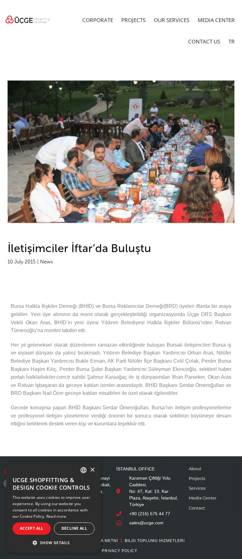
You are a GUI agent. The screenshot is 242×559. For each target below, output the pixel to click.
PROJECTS (133, 20)
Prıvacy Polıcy (119, 551)
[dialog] (53, 507)
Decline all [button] (74, 528)
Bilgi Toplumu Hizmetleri (155, 541)
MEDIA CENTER (216, 20)
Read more (56, 516)
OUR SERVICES (171, 20)
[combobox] (83, 470)
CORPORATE (97, 20)
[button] (54, 542)
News (46, 262)
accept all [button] (31, 528)
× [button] (92, 470)
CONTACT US (204, 41)
